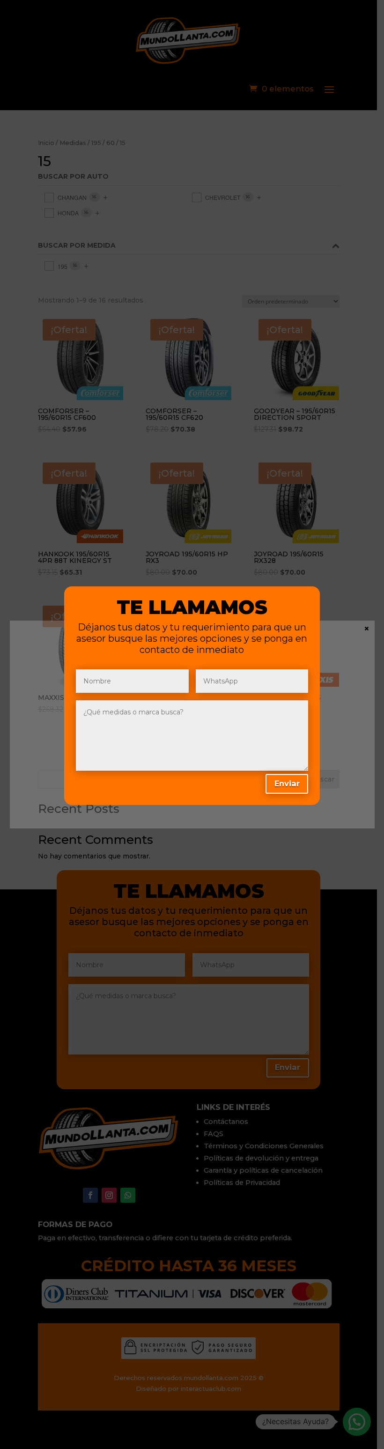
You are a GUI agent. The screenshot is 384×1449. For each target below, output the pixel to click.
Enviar (287, 783)
